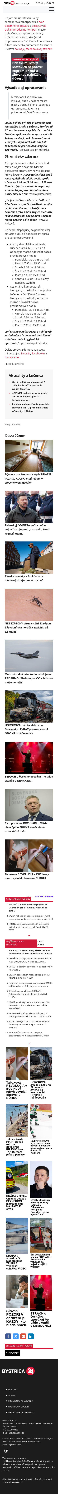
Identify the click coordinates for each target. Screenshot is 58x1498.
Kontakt (12, 1389)
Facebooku (38, 353)
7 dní (39, 941)
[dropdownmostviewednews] (29, 936)
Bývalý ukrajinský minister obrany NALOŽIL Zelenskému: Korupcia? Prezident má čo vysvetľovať (29, 1005)
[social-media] (5, 1451)
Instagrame (12, 357)
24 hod (40, 944)
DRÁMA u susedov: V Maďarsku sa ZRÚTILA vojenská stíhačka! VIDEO (29, 976)
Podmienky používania (20, 1400)
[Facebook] (8, 1336)
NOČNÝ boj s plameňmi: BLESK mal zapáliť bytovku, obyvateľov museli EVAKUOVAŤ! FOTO (29, 926)
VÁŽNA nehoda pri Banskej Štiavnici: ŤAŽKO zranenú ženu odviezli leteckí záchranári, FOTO (31, 917)
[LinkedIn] (30, 1336)
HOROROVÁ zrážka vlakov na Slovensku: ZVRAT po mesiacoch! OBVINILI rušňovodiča (30, 1015)
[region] (27, 3)
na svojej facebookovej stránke (33, 49)
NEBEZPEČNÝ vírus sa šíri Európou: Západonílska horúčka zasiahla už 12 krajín (29, 1034)
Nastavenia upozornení (21, 1412)
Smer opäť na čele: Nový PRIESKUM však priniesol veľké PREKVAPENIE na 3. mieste (30, 952)
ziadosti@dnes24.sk (11, 1444)
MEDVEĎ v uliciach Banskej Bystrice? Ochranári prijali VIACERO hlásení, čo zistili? (28, 907)
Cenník (12, 1395)
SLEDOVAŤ (12, 1353)
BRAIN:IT (18, 1482)
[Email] (23, 1336)
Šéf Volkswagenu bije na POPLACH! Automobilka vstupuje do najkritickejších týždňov (28, 994)
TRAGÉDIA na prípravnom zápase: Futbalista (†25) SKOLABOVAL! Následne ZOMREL (30, 960)
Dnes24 (25, 353)
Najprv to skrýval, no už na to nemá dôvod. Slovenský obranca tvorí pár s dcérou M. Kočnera (29, 1024)
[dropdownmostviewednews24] (29, 1043)
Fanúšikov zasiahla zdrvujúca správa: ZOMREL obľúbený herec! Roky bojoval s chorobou (31, 984)
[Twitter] (15, 1336)
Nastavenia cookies (18, 1406)
